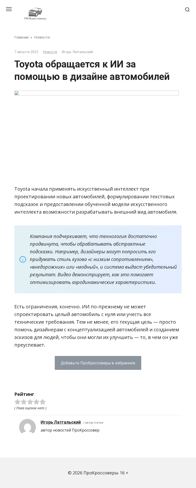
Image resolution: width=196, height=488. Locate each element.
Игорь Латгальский (61, 422)
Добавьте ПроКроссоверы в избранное (98, 363)
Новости (50, 52)
